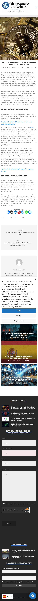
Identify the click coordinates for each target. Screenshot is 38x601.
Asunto (3, 459)
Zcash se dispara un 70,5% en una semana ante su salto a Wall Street (22, 425)
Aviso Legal (29, 597)
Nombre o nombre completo (10, 569)
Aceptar (19, 310)
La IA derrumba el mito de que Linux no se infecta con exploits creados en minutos (22, 414)
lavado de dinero (16, 217)
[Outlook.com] (29, 212)
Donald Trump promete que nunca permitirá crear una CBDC (20, 232)
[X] (11, 212)
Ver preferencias (19, 321)
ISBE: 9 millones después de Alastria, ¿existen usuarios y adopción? (23, 419)
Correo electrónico (6, 448)
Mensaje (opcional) (7, 469)
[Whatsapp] (26, 212)
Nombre (4, 438)
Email (3, 575)
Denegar (19, 316)
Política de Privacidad (20, 597)
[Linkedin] (15, 212)
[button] (35, 279)
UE (23, 217)
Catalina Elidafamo (7, 68)
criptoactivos (6, 217)
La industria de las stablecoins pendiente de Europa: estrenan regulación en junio (17, 243)
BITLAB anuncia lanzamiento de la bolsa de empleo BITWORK (22, 557)
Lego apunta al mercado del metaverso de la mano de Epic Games (23, 551)
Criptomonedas (16, 67)
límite (31, 127)
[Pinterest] (19, 212)
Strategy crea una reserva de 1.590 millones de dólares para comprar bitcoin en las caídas (23, 408)
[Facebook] (8, 212)
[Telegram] (22, 212)
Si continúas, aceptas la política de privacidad (18, 582)
